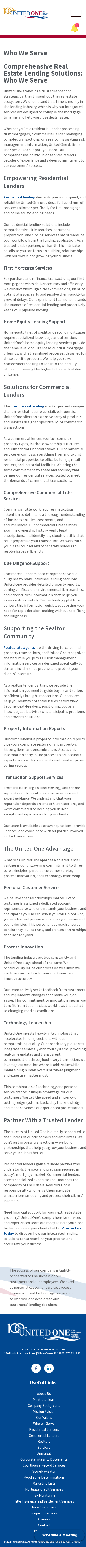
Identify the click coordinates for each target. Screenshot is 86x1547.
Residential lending (19, 197)
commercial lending (27, 406)
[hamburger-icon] (76, 13)
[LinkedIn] (49, 1368)
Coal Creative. (74, 1541)
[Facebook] (36, 1368)
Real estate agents (19, 647)
